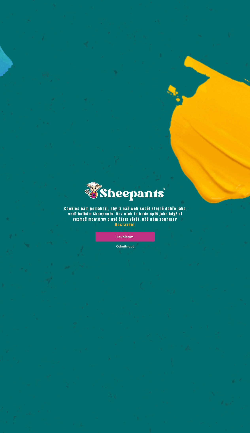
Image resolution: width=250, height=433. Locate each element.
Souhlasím (125, 237)
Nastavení (125, 224)
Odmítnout (125, 246)
